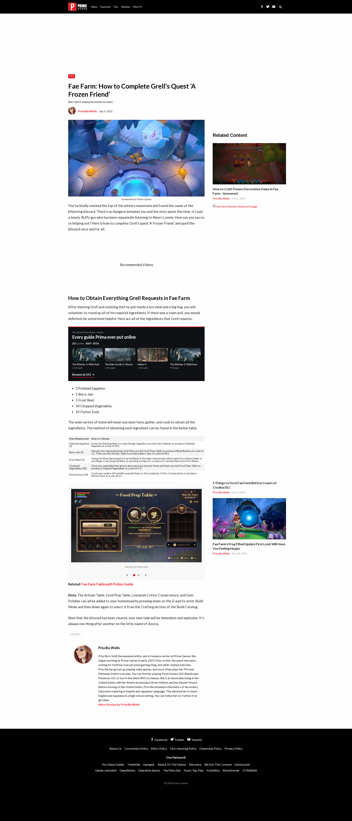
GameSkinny (127, 770)
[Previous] (127, 575)
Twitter (179, 739)
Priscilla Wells (87, 111)
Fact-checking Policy (183, 748)
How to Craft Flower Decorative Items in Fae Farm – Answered (245, 191)
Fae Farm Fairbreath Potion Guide (107, 584)
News (94, 6)
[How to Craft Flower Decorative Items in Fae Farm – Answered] (249, 164)
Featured (105, 6)
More (139, 8)
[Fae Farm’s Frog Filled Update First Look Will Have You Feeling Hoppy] (249, 519)
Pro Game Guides (113, 764)
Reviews (125, 6)
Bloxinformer (231, 770)
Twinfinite (133, 764)
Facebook (160, 739)
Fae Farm (75, 634)
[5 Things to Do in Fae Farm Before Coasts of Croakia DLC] (249, 341)
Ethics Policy (159, 748)
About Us (138, 4)
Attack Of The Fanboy (172, 764)
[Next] (145, 575)
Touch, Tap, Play (193, 770)
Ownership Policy (210, 748)
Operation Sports (149, 770)
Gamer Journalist (106, 770)
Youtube (196, 739)
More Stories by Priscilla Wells (119, 704)
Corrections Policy (136, 748)
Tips (115, 6)
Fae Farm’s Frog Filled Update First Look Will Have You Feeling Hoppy (249, 546)
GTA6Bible (250, 770)
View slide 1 (134, 575)
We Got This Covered (218, 764)
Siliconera (195, 764)
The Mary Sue (171, 770)
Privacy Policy (234, 748)
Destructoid (242, 764)
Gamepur (149, 764)
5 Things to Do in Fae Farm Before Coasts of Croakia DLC (245, 485)
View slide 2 (139, 575)
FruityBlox (213, 770)
